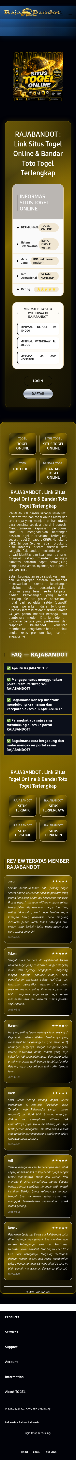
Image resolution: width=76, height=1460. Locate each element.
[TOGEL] (12, 13)
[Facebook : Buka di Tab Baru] (25, 1442)
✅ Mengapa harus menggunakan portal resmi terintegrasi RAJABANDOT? (34, 684)
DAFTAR (38, 394)
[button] (52, 13)
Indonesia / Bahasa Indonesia (22, 1422)
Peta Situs (51, 1451)
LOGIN (38, 381)
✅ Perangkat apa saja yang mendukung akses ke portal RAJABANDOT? (29, 725)
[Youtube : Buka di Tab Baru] (50, 1442)
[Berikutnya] (71, 76)
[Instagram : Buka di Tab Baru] (42, 1442)
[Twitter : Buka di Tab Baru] (33, 1442)
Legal (36, 1451)
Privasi (24, 1451)
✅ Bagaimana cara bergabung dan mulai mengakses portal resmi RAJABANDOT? (35, 745)
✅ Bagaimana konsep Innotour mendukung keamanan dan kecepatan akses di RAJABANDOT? (34, 704)
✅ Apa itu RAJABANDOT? (27, 668)
